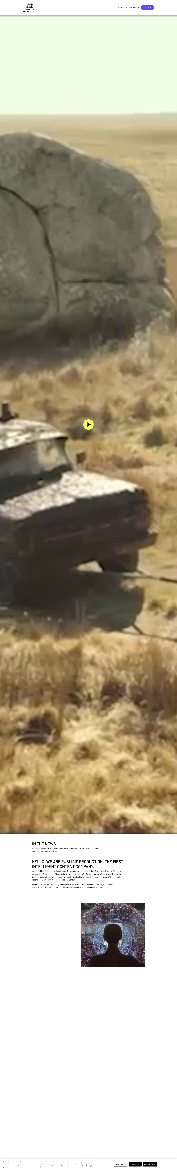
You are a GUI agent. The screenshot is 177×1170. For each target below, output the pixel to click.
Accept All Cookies (150, 1164)
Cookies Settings (120, 1164)
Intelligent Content (132, 7)
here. (57, 851)
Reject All (135, 1164)
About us (121, 7)
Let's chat (147, 7)
